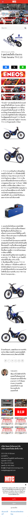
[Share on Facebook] (8, 360)
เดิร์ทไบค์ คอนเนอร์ (5, 52)
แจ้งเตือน (12, 52)
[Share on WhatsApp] (5, 360)
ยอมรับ (14, 499)
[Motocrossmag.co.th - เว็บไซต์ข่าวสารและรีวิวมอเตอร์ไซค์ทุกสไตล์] (14, 1)
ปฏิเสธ (14, 503)
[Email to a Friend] (15, 360)
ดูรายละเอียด (14, 507)
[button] (25, 485)
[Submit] (25, 28)
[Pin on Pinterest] (19, 360)
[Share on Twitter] (12, 360)
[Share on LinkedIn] (22, 360)
